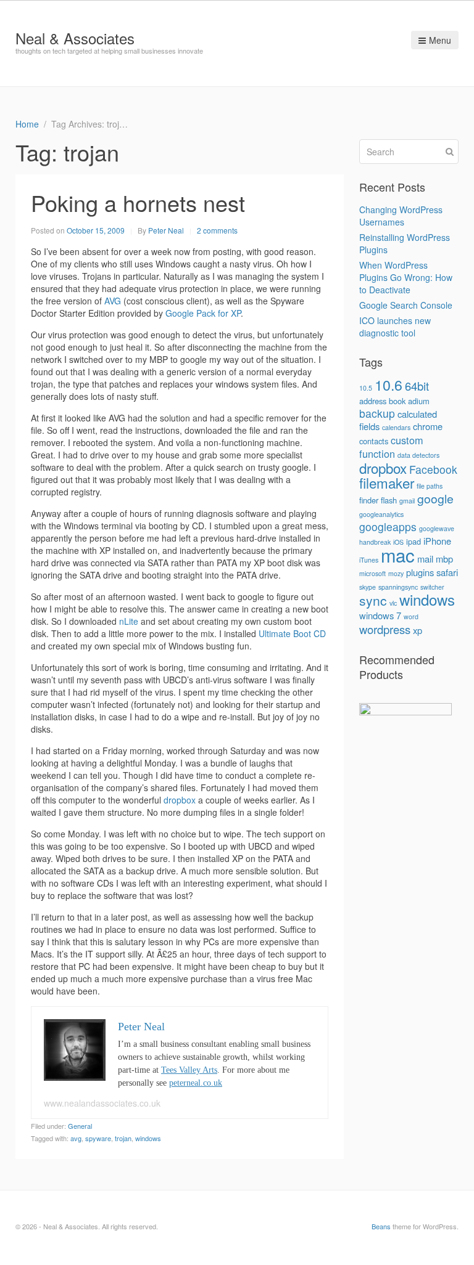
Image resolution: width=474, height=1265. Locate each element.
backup (377, 413)
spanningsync (398, 587)
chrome (428, 426)
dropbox (180, 800)
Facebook (433, 469)
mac (398, 554)
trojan (123, 1138)
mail (425, 558)
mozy (396, 573)
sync (373, 600)
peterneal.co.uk (195, 1083)
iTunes (368, 559)
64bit (417, 386)
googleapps (388, 526)
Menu (440, 40)
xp (417, 630)
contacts (373, 441)
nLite (128, 621)
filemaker (386, 482)
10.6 (388, 384)
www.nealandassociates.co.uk (102, 1103)
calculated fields (398, 420)
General (80, 1126)
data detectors (418, 455)
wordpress (384, 629)
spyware (98, 1138)
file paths (430, 485)
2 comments (217, 230)
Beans (381, 1226)
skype (367, 587)
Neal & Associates (75, 38)
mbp (444, 558)
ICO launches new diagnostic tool (395, 326)
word (411, 616)
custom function (391, 447)
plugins (420, 572)
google (435, 498)
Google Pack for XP (203, 313)
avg (75, 1138)
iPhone (437, 540)
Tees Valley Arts (189, 1070)
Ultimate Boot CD (292, 633)
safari (447, 572)
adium (419, 401)
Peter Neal (166, 230)
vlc (393, 603)
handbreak (375, 542)
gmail (407, 500)
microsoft (372, 573)
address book (382, 401)
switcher (432, 587)
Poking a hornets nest (138, 202)
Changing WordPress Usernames (401, 215)
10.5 (365, 388)
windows (148, 1138)
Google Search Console (405, 305)
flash (389, 500)
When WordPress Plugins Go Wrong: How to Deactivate (405, 277)
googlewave (436, 528)
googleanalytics (381, 514)
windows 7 (380, 615)
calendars (396, 427)
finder (368, 500)
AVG (112, 301)
